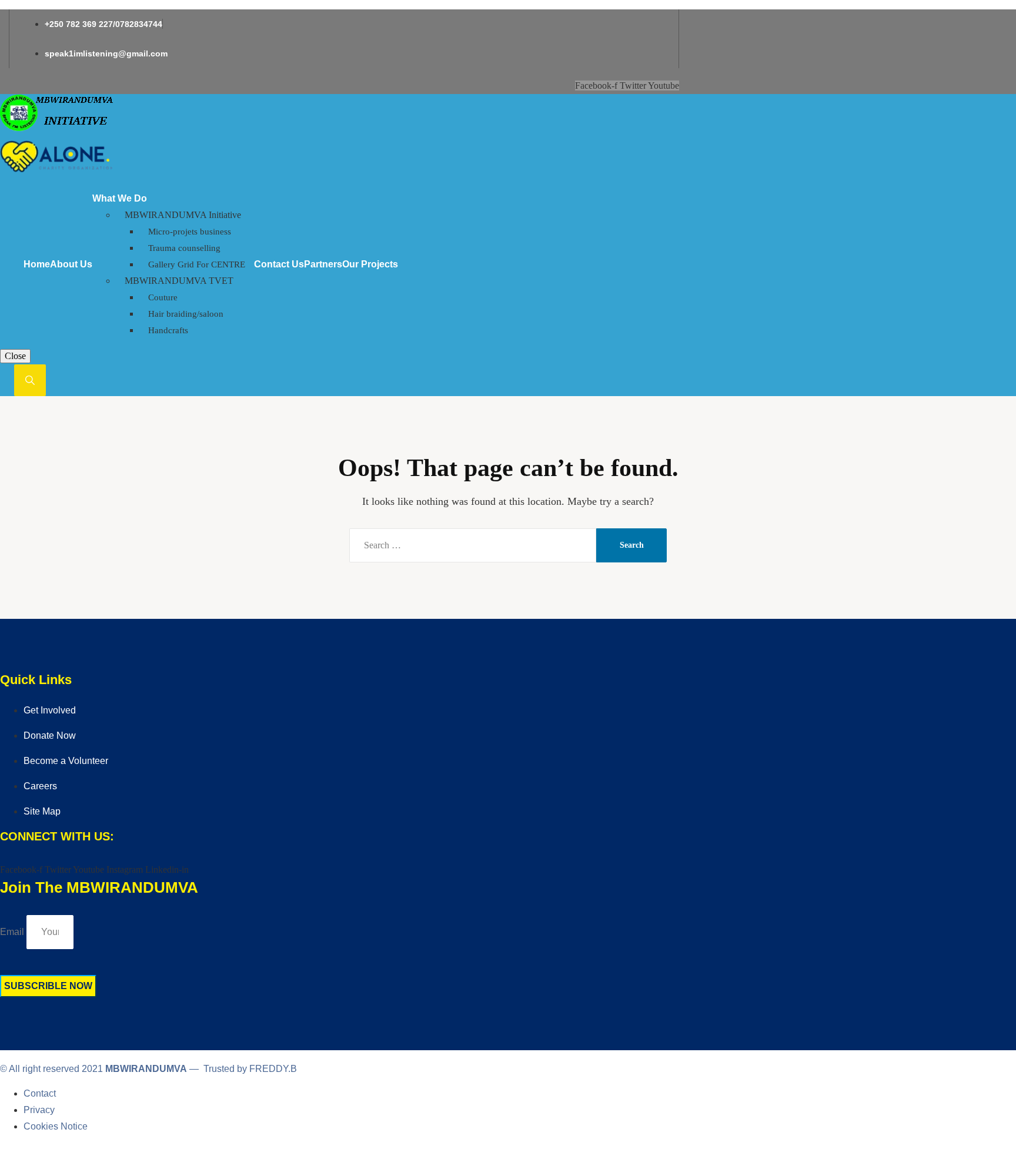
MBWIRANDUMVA (146, 1069)
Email (12, 932)
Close (15, 356)
